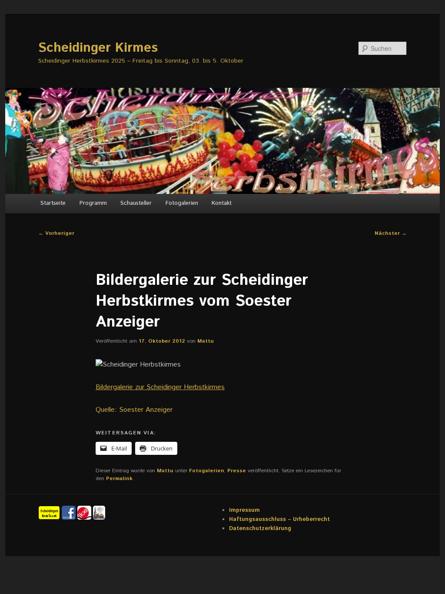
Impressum (244, 510)
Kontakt (222, 203)
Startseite (53, 203)
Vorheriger (56, 233)
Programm (93, 203)
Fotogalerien (182, 203)
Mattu (205, 341)
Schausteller (136, 203)
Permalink (119, 478)
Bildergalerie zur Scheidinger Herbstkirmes (160, 387)
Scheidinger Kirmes (98, 48)
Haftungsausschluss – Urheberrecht (279, 519)
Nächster (391, 233)
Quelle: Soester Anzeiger (134, 410)
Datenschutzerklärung (260, 528)
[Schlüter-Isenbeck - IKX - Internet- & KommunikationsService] (85, 512)
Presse (236, 470)
